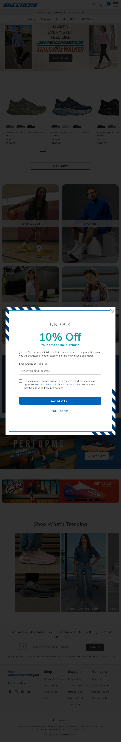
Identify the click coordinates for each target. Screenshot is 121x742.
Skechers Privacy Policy (48, 384)
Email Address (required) (33, 363)
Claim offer (60, 401)
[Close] (112, 311)
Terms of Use (73, 384)
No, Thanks (60, 411)
